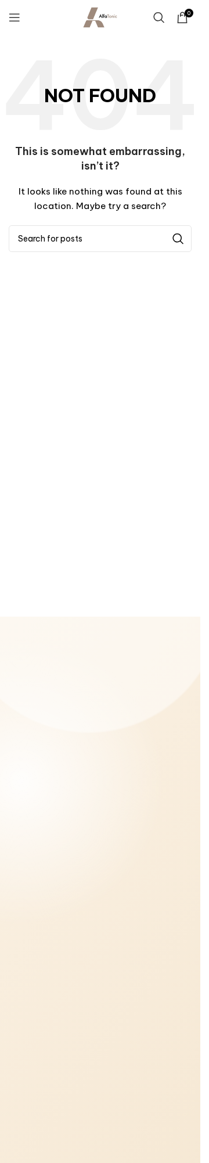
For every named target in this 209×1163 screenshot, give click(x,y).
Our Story (26, 971)
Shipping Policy (35, 900)
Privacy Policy (34, 916)
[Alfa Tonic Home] (70, 692)
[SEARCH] (178, 238)
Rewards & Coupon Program (59, 1003)
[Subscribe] (177, 1145)
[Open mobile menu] (14, 17)
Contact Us (30, 852)
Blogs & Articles (37, 987)
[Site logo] (100, 17)
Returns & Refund (39, 884)
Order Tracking (36, 1019)
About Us (25, 836)
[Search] (159, 17)
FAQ (16, 1051)
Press (19, 1035)
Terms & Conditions (44, 868)
